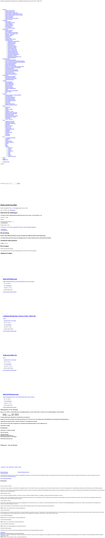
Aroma (24, 227)
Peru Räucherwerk (9, 96)
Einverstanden (3, 478)
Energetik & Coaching (5, 425)
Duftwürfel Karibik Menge (5, 221)
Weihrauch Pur (8, 21)
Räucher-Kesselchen (9, 87)
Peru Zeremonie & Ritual (10, 99)
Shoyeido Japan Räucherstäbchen (11, 69)
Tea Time (7, 133)
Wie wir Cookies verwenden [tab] (5, 486)
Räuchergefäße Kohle (9, 83)
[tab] (53, 229)
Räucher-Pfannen (8, 86)
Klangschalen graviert (9, 114)
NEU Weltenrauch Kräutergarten (11, 32)
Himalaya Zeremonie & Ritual (11, 104)
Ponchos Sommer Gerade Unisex (11, 12)
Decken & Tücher (8, 19)
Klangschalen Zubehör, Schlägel (11, 115)
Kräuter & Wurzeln (9, 30)
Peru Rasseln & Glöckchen (10, 100)
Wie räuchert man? (9, 81)
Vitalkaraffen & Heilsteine (10, 123)
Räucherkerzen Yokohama (10, 77)
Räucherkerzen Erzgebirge (10, 76)
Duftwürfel (7, 124)
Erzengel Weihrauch (9, 24)
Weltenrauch (33, 227)
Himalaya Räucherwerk (9, 103)
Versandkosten (12, 210)
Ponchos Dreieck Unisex (10, 11)
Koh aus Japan (8, 37)
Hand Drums (7, 117)
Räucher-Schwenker (9, 85)
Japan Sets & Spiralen (9, 71)
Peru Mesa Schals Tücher (10, 97)
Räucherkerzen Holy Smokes (11, 78)
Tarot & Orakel (8, 127)
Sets (6, 92)
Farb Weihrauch (8, 26)
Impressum (3, 467)
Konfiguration (8, 478)
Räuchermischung (8, 40)
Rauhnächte (7, 36)
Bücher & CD (8, 126)
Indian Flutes (7, 107)
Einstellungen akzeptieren (5, 533)
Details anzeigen (13, 291)
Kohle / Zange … (8, 91)
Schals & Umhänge (9, 17)
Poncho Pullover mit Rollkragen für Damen (13, 13)
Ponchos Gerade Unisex (10, 10)
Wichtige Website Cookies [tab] (5, 493)
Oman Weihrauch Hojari (10, 22)
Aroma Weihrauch (8, 23)
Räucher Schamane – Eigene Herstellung (13, 94)
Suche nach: (2, 183)
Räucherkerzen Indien (9, 79)
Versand (16, 467)
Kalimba (7, 110)
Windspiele (7, 131)
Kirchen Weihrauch (9, 25)
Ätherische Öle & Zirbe (9, 121)
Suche (18, 183)
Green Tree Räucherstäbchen (10, 63)
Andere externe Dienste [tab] (5, 510)
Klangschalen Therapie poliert (11, 113)
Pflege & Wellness (8, 125)
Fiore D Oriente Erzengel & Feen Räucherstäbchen (15, 62)
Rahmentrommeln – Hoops (10, 116)
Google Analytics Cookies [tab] (5, 500)
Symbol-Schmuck (8, 132)
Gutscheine (7, 135)
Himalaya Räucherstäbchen (10, 65)
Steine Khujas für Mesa (9, 98)
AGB (7, 467)
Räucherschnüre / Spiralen (10, 73)
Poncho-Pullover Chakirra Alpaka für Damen (14, 14)
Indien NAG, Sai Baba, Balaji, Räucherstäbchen (14, 66)
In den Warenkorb (4, 222)
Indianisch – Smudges (9, 34)
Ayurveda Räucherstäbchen (10, 59)
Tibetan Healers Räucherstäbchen (11, 70)
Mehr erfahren (13, 476)
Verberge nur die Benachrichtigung (17, 533)
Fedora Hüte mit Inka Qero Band (11, 18)
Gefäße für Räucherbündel (10, 88)
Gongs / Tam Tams (9, 119)
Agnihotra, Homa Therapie (10, 39)
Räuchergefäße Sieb (9, 82)
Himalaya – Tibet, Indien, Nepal (11, 33)
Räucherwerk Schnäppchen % (11, 74)
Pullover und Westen (9, 16)
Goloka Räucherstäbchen (10, 64)
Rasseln (6, 108)
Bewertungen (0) (4, 230)
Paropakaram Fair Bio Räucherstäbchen (13, 67)
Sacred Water (7, 101)
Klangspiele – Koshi (9, 111)
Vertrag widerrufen (26, 467)
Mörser (6, 89)
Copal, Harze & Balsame (10, 28)
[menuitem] (54, 14)
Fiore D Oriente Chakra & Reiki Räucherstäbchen (15, 60)
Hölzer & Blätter (8, 31)
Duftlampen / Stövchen (9, 122)
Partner (19, 467)
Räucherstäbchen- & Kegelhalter (11, 90)
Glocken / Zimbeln (9, 109)
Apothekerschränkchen (9, 128)
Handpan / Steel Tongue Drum (11, 112)
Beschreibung (3, 229)
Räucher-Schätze (8, 35)
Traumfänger (7, 130)
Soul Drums (7, 102)
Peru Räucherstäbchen (9, 68)
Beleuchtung (7, 134)
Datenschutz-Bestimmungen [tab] (5, 528)
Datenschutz (11, 467)
